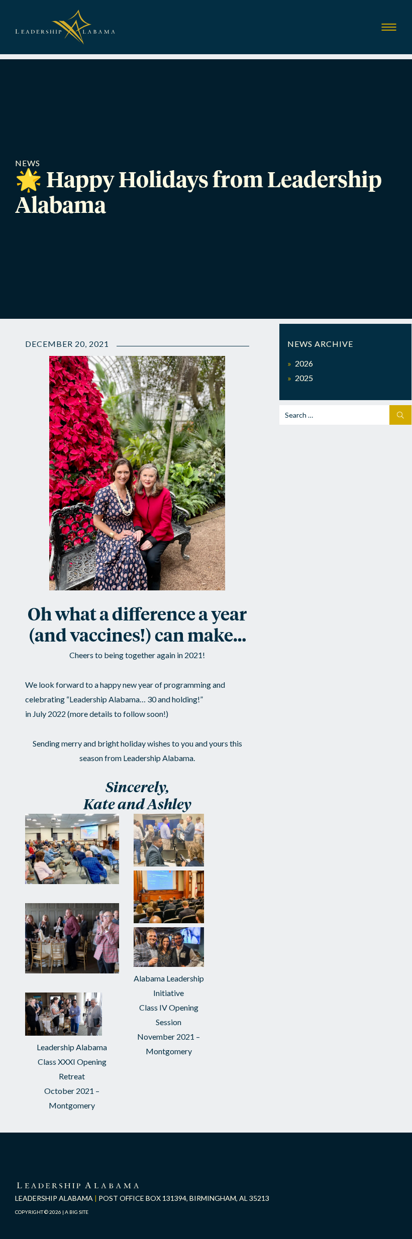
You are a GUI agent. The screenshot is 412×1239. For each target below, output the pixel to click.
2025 (304, 378)
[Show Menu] (388, 27)
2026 (304, 363)
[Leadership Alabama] (65, 37)
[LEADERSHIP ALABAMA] (78, 1186)
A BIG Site (76, 1212)
